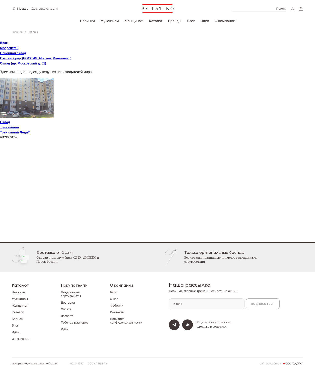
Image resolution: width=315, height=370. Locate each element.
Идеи (204, 21)
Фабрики (116, 305)
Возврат (67, 316)
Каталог (155, 21)
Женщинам (133, 21)
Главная (17, 32)
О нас (114, 299)
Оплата (66, 309)
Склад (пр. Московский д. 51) (23, 63)
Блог (191, 21)
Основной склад (13, 53)
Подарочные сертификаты (71, 294)
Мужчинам (109, 21)
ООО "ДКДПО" (294, 363)
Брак (4, 43)
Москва (22, 8)
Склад (5, 122)
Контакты (117, 312)
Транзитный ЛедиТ (15, 132)
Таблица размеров (74, 322)
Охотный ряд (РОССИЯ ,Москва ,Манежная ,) (35, 58)
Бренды (174, 21)
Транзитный (9, 127)
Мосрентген (9, 48)
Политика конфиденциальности (126, 320)
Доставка (68, 302)
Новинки (87, 21)
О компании (225, 21)
